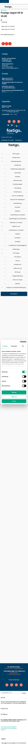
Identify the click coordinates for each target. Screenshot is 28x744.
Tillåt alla (14, 392)
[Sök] (20, 6)
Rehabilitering (18, 203)
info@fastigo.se (9, 79)
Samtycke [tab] (5, 346)
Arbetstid (17, 176)
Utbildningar (16, 249)
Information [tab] (14, 346)
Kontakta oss (17, 264)
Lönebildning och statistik (17, 214)
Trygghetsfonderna (17, 276)
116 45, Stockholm (7, 61)
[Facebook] (21, 684)
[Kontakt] (23, 6)
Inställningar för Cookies (7, 140)
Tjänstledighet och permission (17, 218)
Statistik (17, 234)
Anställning (17, 165)
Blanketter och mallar (16, 222)
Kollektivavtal (16, 157)
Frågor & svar (16, 226)
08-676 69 (8, 668)
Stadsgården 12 (6, 60)
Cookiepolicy (18, 140)
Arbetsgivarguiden (16, 161)
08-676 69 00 (9, 78)
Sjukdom (17, 211)
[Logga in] (26, 6)
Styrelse (17, 283)
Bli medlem (17, 256)
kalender (4, 111)
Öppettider (4, 10)
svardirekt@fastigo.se (9, 87)
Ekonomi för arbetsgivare (17, 199)
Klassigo (17, 241)
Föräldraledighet (17, 184)
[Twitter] (11, 684)
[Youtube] (14, 121)
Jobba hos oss (17, 268)
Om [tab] (23, 346)
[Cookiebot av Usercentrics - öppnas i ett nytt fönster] (20, 342)
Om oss (17, 260)
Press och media (17, 279)
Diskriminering (17, 180)
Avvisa (14, 401)
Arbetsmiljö (17, 172)
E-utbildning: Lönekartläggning (17, 245)
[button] (3, 43)
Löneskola (18, 237)
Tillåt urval (14, 396)
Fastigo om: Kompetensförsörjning (16, 287)
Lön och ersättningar (17, 195)
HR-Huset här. (9, 92)
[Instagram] (16, 684)
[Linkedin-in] (9, 121)
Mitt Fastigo (16, 153)
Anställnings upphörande (17, 169)
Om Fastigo (16, 253)
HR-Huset (17, 272)
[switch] (24, 376)
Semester (17, 207)
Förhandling (17, 188)
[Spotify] (18, 121)
